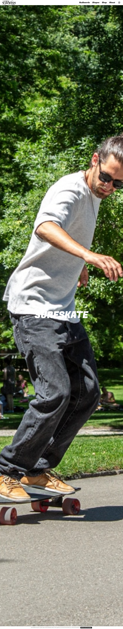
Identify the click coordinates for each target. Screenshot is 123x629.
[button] (100, 2)
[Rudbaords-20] (9, 3)
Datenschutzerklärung (76, 627)
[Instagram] (119, 2)
